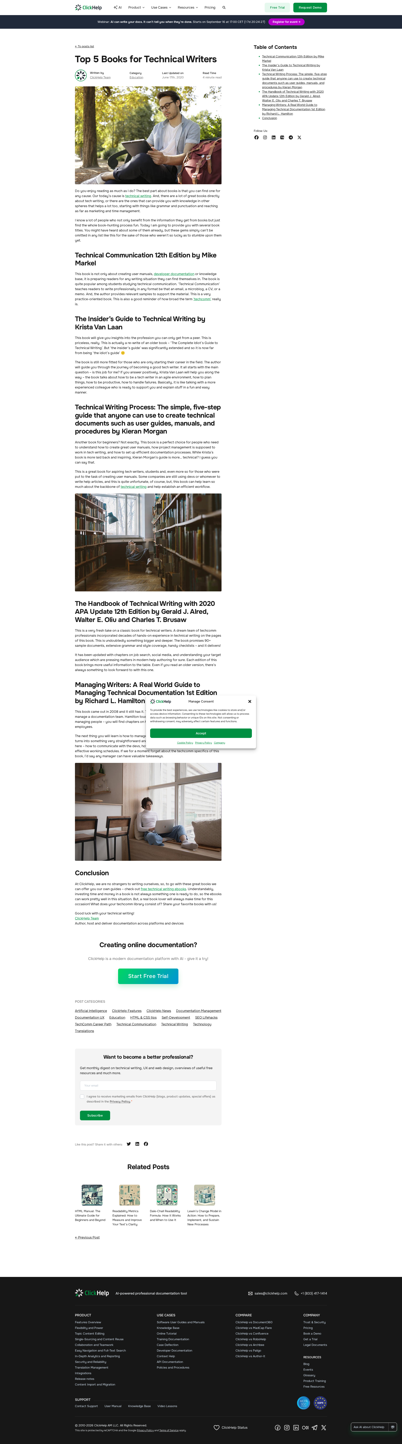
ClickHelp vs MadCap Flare (254, 1328)
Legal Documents (315, 1345)
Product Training (314, 1381)
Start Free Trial (148, 976)
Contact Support (86, 1406)
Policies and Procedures (173, 1367)
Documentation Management (198, 1011)
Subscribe (95, 1115)
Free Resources (314, 1386)
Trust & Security (314, 1322)
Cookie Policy (185, 742)
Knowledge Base (168, 1328)
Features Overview (88, 1322)
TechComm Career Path (93, 1024)
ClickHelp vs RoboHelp (251, 1339)
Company (219, 742)
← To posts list (84, 46)
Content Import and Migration (95, 1384)
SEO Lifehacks (206, 1017)
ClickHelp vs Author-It (250, 1356)
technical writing (138, 196)
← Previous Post (87, 1237)
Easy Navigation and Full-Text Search (100, 1350)
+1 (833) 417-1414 (314, 1293)
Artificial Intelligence (91, 1011)
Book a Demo (312, 1333)
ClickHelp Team (100, 77)
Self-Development (176, 1017)
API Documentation (170, 1362)
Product (83, 1315)
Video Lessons (167, 1406)
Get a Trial (310, 1339)
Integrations (83, 1373)
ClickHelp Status (234, 1427)
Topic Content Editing (89, 1333)
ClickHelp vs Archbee (250, 1345)
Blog (306, 1364)
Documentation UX (89, 1017)
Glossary (309, 1375)
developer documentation (174, 274)
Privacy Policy (203, 742)
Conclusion (269, 118)
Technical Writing (174, 1024)
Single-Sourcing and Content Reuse (99, 1339)
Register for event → (286, 22)
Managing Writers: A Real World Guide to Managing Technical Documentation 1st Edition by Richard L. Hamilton (293, 109)
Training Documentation (173, 1339)
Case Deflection (167, 1345)
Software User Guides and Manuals (181, 1322)
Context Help (166, 1356)
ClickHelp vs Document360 (254, 1322)
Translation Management (91, 1367)
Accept (201, 733)
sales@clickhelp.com (271, 1293)
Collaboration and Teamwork (94, 1345)
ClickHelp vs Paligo (248, 1350)
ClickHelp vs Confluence (252, 1333)
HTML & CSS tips (143, 1017)
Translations (84, 1031)
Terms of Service (169, 1430)
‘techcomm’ (202, 299)
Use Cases (166, 1315)
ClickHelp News (159, 1011)
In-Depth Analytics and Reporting (97, 1356)
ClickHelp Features (127, 1011)
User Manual (112, 1406)
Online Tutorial (167, 1333)
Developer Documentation (174, 1350)
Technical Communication (136, 1024)
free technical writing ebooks (163, 889)
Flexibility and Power (89, 1328)
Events (308, 1369)
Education (136, 77)
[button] (250, 701)
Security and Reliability (90, 1362)
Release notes (84, 1379)
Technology (202, 1024)
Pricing (308, 1328)
